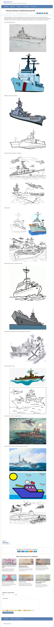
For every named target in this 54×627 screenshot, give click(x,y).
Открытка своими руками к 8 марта (9, 566)
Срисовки (6, 6)
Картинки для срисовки (24, 13)
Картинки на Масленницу (8, 581)
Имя (3, 594)
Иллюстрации (26, 6)
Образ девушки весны (41, 565)
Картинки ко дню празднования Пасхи (24, 566)
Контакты (6, 618)
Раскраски (19, 6)
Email (16, 594)
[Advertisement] (13, 532)
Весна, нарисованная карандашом (41, 582)
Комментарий (5, 598)
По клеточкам (33, 6)
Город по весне (22, 581)
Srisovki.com (7, 2)
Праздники (12, 6)
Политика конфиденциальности (16, 618)
